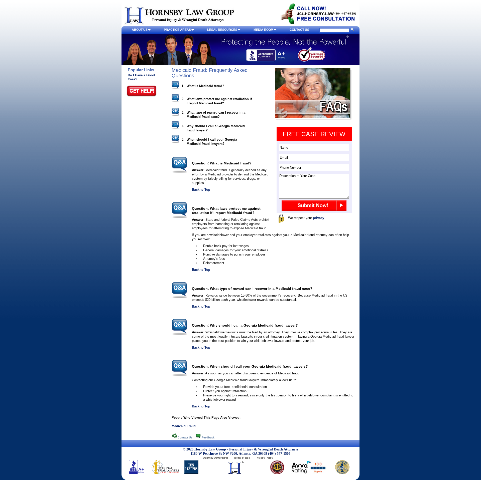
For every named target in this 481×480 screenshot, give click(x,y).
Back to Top (201, 189)
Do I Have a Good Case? (141, 77)
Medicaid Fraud (184, 426)
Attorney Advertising (215, 457)
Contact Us (185, 437)
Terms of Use (241, 457)
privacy (318, 218)
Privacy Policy (264, 457)
